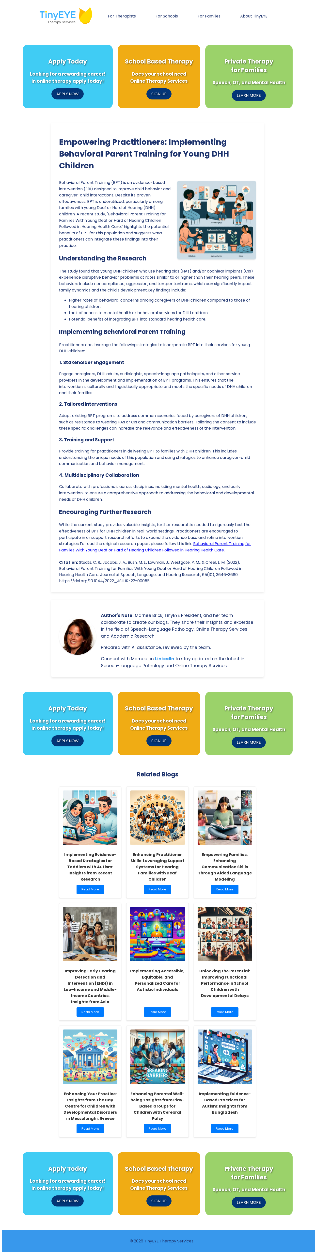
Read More (92, 890)
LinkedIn (164, 659)
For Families (209, 16)
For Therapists (122, 16)
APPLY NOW (67, 94)
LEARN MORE (249, 95)
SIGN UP (159, 94)
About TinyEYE (254, 16)
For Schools (167, 16)
